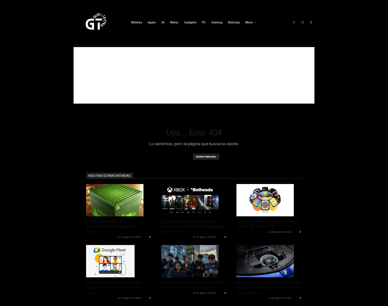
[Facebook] (294, 22)
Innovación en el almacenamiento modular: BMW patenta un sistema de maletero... (268, 287)
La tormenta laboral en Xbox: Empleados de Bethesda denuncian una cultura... (194, 226)
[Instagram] (302, 22)
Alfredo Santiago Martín (100, 236)
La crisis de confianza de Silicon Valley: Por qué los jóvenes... (191, 285)
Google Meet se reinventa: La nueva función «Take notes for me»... (114, 287)
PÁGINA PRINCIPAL (206, 156)
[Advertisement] (194, 75)
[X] (311, 22)
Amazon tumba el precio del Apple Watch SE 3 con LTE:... (268, 224)
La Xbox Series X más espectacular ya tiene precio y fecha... (113, 226)
